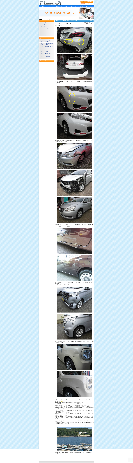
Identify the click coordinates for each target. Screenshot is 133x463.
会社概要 (81, 6)
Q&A (76, 6)
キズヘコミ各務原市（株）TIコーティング (66, 20)
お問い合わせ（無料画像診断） (47, 35)
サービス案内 (50, 6)
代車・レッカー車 (68, 6)
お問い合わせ (88, 6)
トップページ (42, 6)
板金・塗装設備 (59, 6)
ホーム (40, 19)
